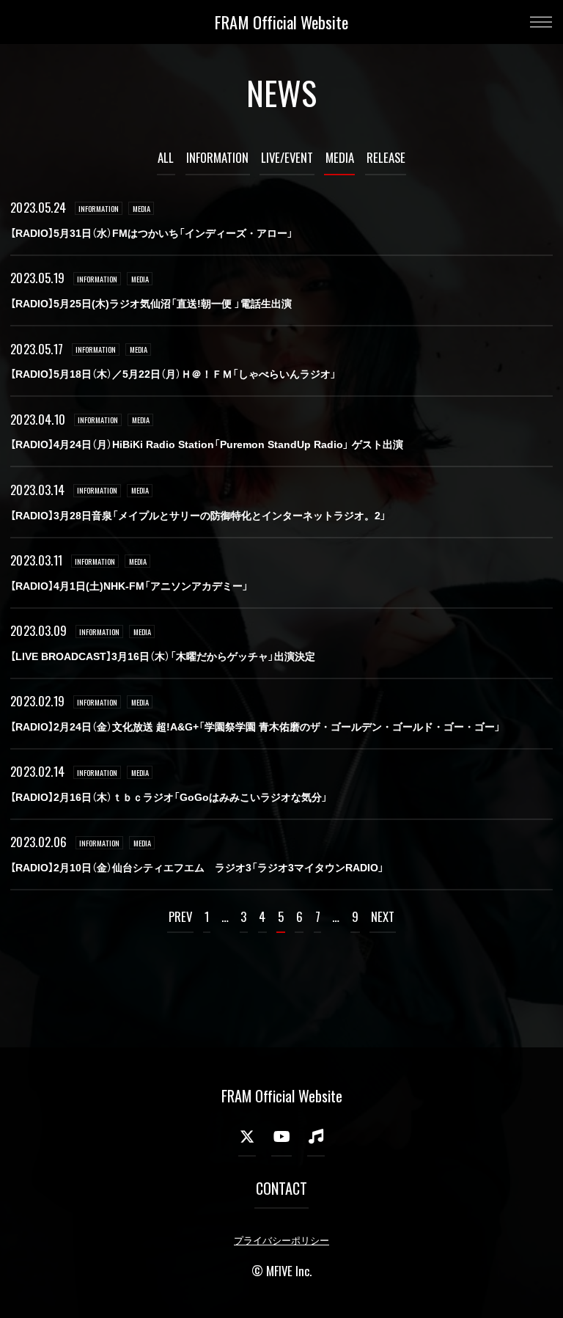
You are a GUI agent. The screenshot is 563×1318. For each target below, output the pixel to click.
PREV (180, 916)
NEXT (382, 916)
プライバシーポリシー (281, 1240)
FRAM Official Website (281, 22)
